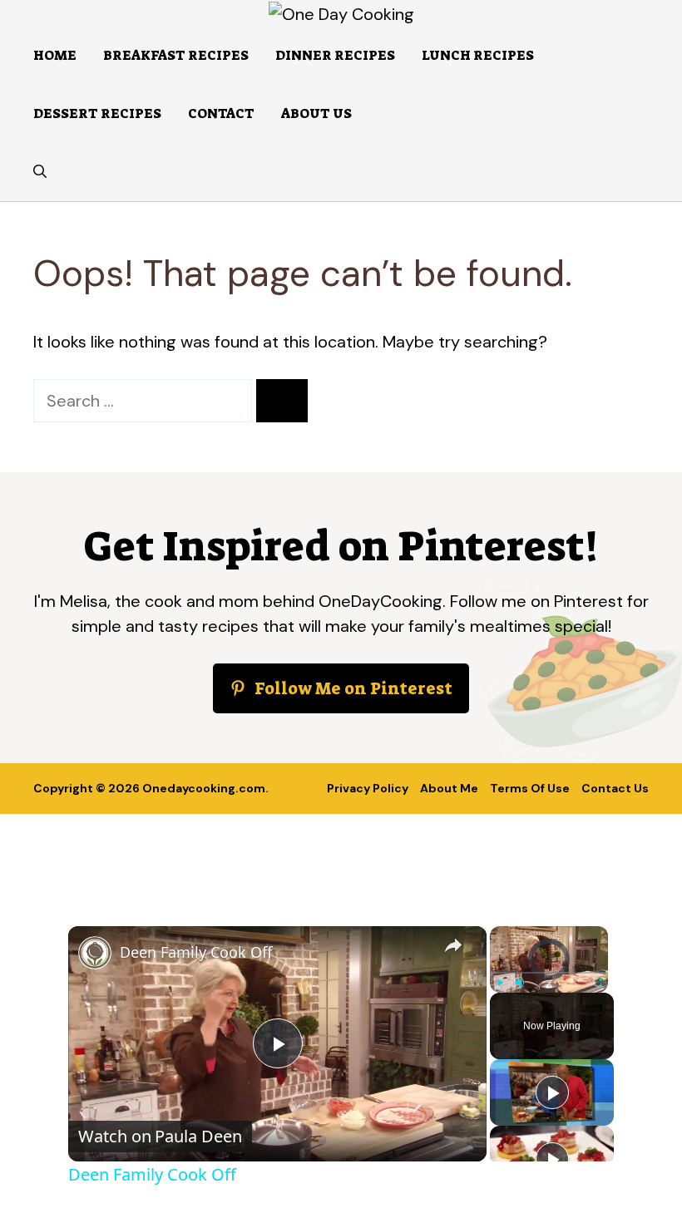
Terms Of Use (530, 788)
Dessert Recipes (97, 113)
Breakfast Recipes (176, 55)
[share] (453, 944)
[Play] (500, 983)
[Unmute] (520, 983)
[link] (94, 952)
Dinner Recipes (335, 55)
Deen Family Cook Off (196, 952)
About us (316, 113)
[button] (40, 172)
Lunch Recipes (478, 55)
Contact (221, 113)
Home (55, 55)
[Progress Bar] (549, 973)
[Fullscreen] (598, 983)
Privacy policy (367, 788)
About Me (449, 788)
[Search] (282, 400)
